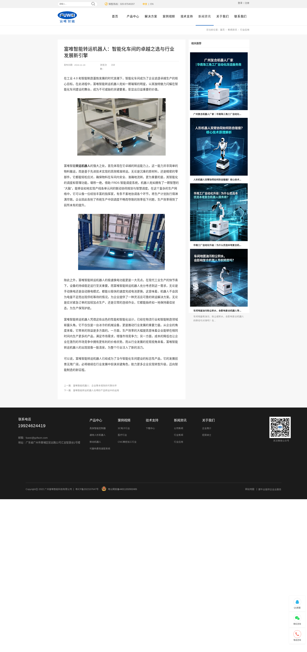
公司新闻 (178, 428)
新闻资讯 (204, 16)
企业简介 (206, 428)
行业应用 (244, 29)
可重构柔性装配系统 (100, 448)
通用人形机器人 (98, 435)
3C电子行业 (124, 428)
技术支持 (187, 16)
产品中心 (133, 16)
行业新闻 (178, 435)
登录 (240, 3)
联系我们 (240, 16)
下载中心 (150, 428)
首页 (115, 16)
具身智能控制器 (98, 428)
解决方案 (151, 16)
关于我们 (222, 16)
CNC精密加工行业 (127, 442)
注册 (247, 3)
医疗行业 (122, 435)
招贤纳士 (206, 435)
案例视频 (169, 16)
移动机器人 (95, 442)
